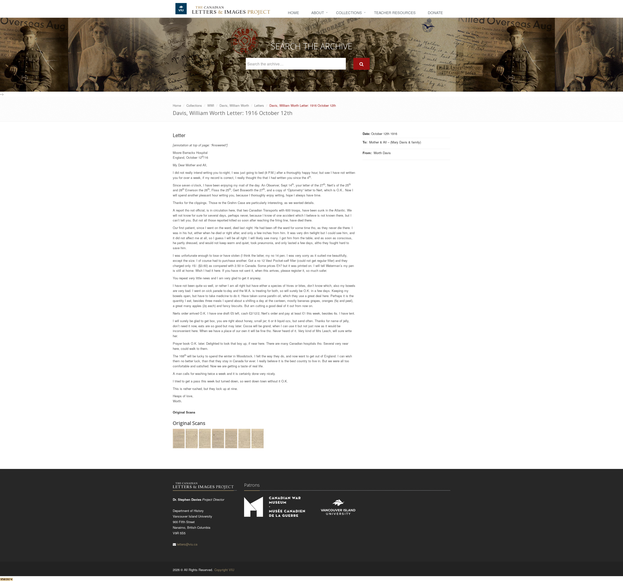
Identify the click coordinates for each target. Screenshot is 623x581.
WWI (210, 105)
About (317, 12)
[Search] (361, 64)
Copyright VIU (224, 569)
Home (293, 12)
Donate (435, 12)
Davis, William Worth (234, 105)
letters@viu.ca (187, 544)
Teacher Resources (395, 12)
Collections (349, 12)
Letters (259, 105)
